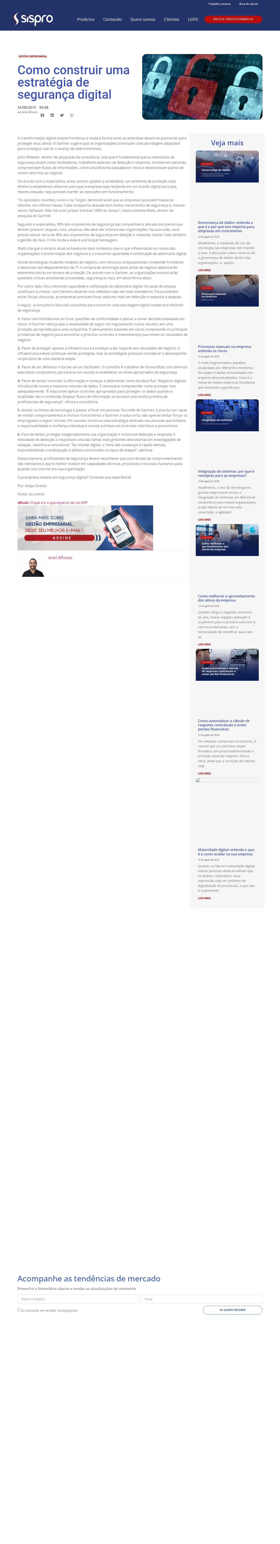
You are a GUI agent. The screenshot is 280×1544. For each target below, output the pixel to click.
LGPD (193, 19)
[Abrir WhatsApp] (269, 1533)
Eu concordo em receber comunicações (49, 1310)
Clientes (171, 19)
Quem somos (142, 19)
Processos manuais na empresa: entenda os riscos (225, 348)
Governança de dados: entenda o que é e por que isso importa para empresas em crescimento (226, 226)
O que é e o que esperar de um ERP (53, 502)
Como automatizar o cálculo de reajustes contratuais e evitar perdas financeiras (224, 725)
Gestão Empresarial (33, 56)
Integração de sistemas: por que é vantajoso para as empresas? (226, 473)
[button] (42, 115)
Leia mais (204, 270)
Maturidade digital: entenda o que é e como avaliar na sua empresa (226, 851)
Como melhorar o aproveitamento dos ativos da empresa (226, 598)
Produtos (85, 19)
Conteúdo (112, 19)
